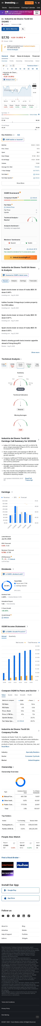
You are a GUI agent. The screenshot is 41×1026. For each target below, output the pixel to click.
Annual (4, 636)
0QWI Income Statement (13, 626)
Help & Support (7, 934)
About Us (5, 926)
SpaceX (22, 842)
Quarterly (12, 636)
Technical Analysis (11, 359)
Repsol (5, 842)
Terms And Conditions (8, 1002)
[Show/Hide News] (13, 66)
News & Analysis (23, 56)
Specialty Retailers (32, 752)
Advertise (5, 930)
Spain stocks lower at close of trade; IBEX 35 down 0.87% (19, 316)
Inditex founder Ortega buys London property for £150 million (19, 303)
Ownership (19, 61)
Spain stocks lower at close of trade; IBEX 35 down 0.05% (19, 329)
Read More (5, 746)
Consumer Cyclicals (32, 756)
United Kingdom (33, 760)
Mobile (24, 930)
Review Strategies (12, 49)
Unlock (21, 721)
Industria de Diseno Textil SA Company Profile (16, 731)
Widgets (25, 938)
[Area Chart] (6, 66)
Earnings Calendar (28, 7)
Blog (23, 926)
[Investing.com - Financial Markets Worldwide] (11, 3)
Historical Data (29, 61)
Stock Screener (14, 7)
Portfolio (25, 934)
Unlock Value (33, 114)
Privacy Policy (6, 1008)
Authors (4, 938)
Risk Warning (5, 1015)
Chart (12, 56)
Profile (12, 61)
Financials (36, 56)
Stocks (4, 7)
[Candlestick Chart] (3, 66)
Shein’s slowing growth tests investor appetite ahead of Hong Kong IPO (20, 342)
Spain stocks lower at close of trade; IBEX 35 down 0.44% (19, 291)
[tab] (12, 365)
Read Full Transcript (29, 479)
